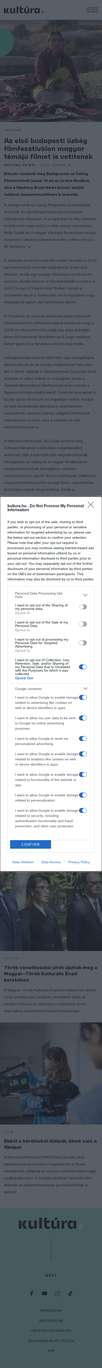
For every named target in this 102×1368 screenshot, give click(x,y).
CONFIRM (31, 844)
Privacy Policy (79, 862)
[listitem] (51, 595)
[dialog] (51, 684)
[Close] (92, 506)
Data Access (51, 862)
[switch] (83, 606)
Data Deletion (23, 862)
